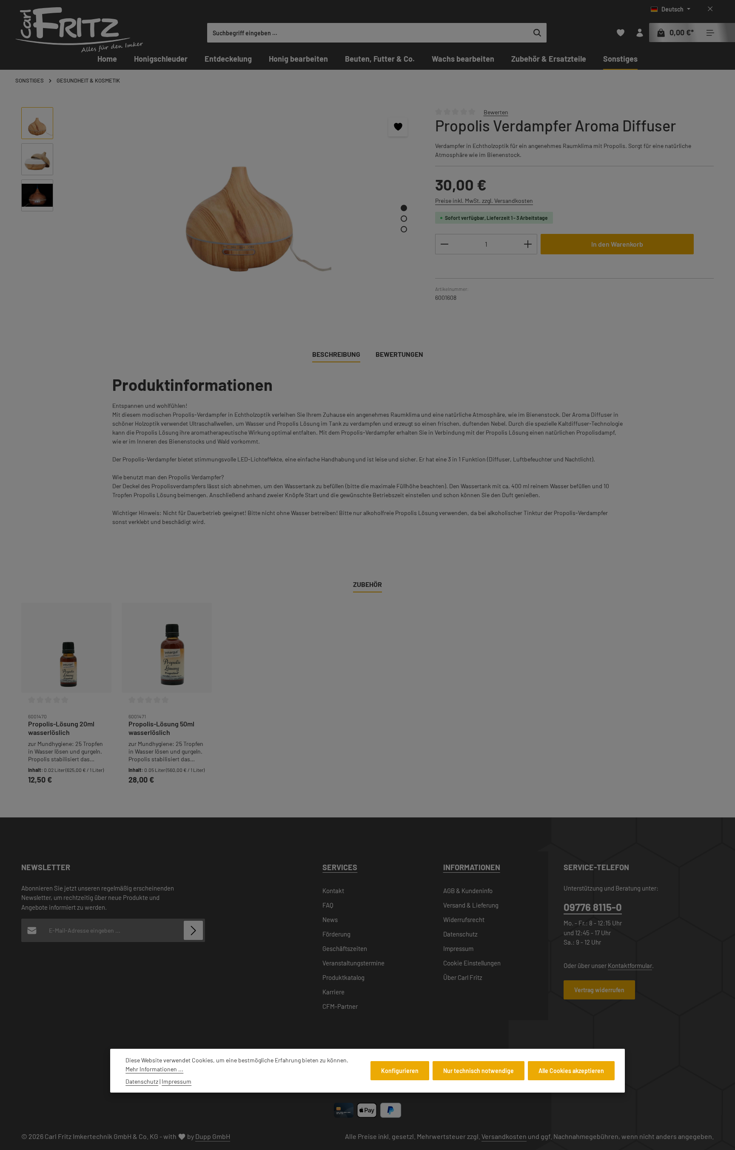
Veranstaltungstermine (353, 963)
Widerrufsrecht (463, 919)
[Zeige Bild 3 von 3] (404, 229)
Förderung (336, 934)
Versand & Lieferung (471, 905)
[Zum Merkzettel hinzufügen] (397, 127)
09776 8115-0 (593, 907)
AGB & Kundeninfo (468, 890)
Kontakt (333, 890)
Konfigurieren (400, 1070)
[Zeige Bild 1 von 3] (404, 208)
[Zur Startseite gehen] (79, 30)
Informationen (471, 867)
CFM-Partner (340, 1006)
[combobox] (368, 33)
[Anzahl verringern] (444, 244)
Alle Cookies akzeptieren (571, 1070)
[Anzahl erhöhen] (528, 244)
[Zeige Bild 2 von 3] (404, 218)
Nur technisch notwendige (478, 1070)
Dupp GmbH (212, 1136)
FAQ (327, 905)
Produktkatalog (343, 977)
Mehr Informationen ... (154, 1069)
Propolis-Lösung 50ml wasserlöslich (161, 728)
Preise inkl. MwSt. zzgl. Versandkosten (484, 200)
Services (339, 867)
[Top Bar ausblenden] (710, 9)
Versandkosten (504, 1136)
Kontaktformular (630, 965)
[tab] (336, 354)
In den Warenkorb (617, 244)
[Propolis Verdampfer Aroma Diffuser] (239, 198)
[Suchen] (537, 33)
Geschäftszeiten (344, 948)
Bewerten (496, 111)
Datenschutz (460, 934)
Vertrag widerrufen (599, 989)
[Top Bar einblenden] (710, 33)
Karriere (333, 992)
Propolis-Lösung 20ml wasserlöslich (61, 728)
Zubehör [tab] (367, 584)
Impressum (458, 948)
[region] (220, 211)
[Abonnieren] (193, 930)
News (330, 919)
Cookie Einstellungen (472, 963)
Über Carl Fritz (462, 977)
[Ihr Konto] (639, 33)
